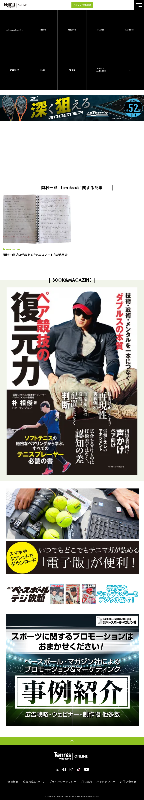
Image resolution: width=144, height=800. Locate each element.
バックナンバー (106, 781)
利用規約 (86, 781)
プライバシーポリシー (62, 781)
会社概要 (13, 781)
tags (129, 70)
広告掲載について (34, 781)
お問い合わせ (128, 781)
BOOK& (101, 70)
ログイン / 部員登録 (82, 5)
